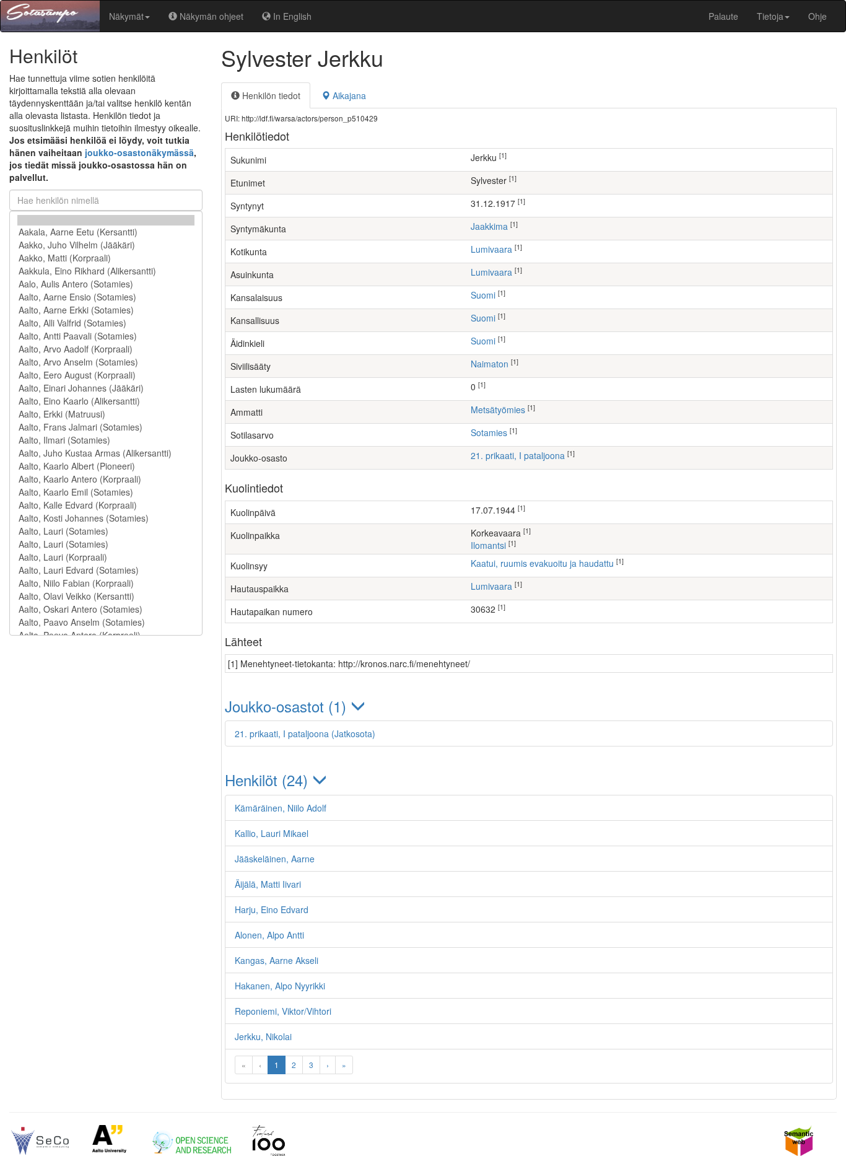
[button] (529, 706)
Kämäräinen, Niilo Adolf (280, 808)
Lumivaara (491, 249)
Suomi (483, 295)
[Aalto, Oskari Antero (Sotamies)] (105, 609)
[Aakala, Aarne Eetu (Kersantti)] (105, 232)
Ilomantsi (488, 545)
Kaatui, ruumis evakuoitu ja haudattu (542, 563)
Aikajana (348, 95)
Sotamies (489, 432)
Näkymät (126, 16)
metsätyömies (498, 409)
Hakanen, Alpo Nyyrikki (280, 985)
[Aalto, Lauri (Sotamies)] (105, 531)
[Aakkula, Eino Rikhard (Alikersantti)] (105, 271)
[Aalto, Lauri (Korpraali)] (105, 557)
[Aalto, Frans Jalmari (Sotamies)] (105, 427)
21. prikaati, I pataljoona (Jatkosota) (305, 733)
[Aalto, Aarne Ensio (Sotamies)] (105, 297)
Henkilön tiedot (270, 95)
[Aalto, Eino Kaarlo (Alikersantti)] (105, 401)
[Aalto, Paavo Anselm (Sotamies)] (105, 622)
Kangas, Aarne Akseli (276, 960)
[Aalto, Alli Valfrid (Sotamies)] (105, 323)
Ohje (817, 16)
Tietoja (770, 16)
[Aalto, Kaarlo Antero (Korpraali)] (105, 479)
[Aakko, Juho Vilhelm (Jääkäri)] (105, 245)
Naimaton (489, 363)
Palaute (723, 16)
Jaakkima (489, 226)
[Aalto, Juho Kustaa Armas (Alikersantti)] (105, 453)
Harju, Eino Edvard (271, 909)
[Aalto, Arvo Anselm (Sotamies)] (105, 362)
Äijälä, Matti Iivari (268, 884)
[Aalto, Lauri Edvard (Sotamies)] (105, 570)
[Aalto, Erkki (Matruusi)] (105, 414)
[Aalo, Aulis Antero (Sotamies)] (105, 284)
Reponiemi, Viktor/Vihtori (283, 1011)
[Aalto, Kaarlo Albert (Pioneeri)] (105, 466)
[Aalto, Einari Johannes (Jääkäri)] (105, 388)
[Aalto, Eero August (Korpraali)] (105, 375)
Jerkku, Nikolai (263, 1036)
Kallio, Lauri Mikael (271, 833)
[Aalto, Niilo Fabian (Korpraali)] (105, 583)
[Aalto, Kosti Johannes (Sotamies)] (105, 518)
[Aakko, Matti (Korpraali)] (105, 258)
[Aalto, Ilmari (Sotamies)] (105, 440)
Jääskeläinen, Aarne (275, 858)
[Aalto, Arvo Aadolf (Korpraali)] (105, 349)
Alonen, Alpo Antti (269, 935)
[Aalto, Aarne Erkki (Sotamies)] (105, 310)
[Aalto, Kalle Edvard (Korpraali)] (105, 505)
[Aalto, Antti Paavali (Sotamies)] (105, 336)
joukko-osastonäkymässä (139, 152)
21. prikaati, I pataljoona (518, 455)
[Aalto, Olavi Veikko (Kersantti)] (105, 596)
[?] (105, 220)
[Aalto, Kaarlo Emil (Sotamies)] (105, 492)
